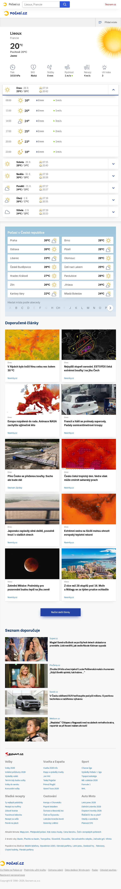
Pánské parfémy (26, 850)
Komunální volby (12, 789)
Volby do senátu (12, 784)
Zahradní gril (98, 839)
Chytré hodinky (11, 850)
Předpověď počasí (38, 832)
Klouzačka (65, 839)
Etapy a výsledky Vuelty (53, 772)
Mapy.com (24, 832)
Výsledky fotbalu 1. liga (92, 772)
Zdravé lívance (11, 811)
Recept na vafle (12, 819)
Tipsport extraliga (89, 776)
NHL (84, 789)
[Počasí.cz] (15, 13)
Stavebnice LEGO (47, 846)
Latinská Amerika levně (53, 819)
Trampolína (45, 839)
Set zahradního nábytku (82, 839)
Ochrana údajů (55, 870)
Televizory (100, 846)
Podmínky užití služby (35, 870)
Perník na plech (11, 823)
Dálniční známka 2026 (91, 807)
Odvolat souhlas (108, 870)
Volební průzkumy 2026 (15, 772)
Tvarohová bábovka (13, 815)
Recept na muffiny (13, 807)
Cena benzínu (69, 832)
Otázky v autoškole (90, 819)
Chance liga (87, 768)
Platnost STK (87, 823)
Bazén (20, 839)
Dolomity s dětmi (50, 823)
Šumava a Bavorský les (53, 811)
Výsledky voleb (11, 776)
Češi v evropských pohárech (89, 832)
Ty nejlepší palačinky (14, 802)
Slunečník (56, 839)
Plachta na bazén (31, 839)
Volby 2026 (10, 768)
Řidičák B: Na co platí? (91, 815)
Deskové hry (89, 846)
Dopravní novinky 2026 (91, 811)
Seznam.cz (110, 4)
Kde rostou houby (54, 832)
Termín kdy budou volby (15, 780)
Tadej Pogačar (49, 780)
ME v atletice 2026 (90, 780)
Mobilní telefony (32, 846)
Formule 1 (86, 784)
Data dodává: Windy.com (77, 870)
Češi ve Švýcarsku (51, 815)
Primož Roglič (49, 784)
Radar (95, 870)
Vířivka (109, 839)
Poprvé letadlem (50, 807)
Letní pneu (77, 846)
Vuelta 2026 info (50, 768)
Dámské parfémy (64, 846)
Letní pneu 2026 (89, 802)
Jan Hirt (46, 776)
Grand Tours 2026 (51, 789)
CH (58, 308)
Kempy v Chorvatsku (52, 802)
